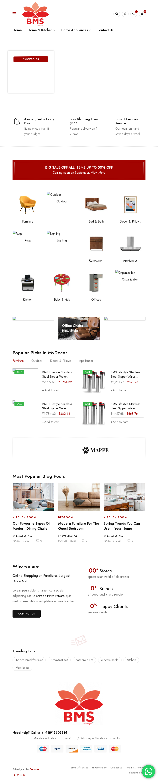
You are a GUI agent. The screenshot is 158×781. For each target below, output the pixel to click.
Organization (130, 279)
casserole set (84, 660)
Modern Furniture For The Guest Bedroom (78, 526)
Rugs (27, 240)
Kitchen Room (24, 517)
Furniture (27, 221)
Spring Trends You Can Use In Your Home (122, 526)
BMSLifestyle (24, 536)
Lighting (62, 240)
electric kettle (109, 660)
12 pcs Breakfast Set (29, 660)
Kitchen (27, 299)
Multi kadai (22, 667)
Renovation (96, 260)
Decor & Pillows (130, 221)
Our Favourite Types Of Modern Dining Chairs (31, 526)
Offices (96, 299)
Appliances (130, 260)
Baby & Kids (62, 299)
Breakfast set (59, 660)
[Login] (125, 14)
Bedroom (65, 517)
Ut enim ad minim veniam (48, 596)
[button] (27, 614)
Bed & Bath (96, 221)
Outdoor (61, 201)
